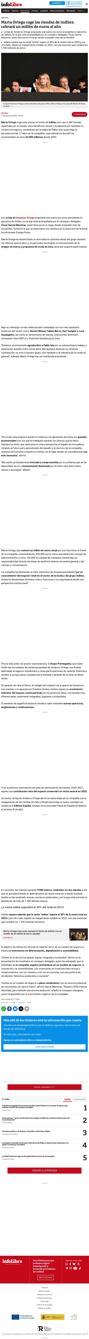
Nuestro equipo (44, 1291)
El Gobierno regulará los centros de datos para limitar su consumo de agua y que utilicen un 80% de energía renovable (35, 1106)
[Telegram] (66, 1268)
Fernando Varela (8, 1147)
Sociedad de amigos (44, 1298)
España (21, 1002)
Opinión (15, 11)
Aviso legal (44, 1301)
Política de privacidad (44, 1305)
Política (6, 11)
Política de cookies (44, 1308)
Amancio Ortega (25, 217)
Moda (29, 1002)
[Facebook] (70, 1264)
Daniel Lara (6, 1110)
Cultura (35, 11)
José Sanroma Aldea (9, 1134)
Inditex (4, 18)
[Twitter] (78, 1264)
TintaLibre (82, 11)
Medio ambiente (57, 11)
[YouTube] (75, 1268)
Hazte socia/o (45, 1277)
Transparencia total (73, 6)
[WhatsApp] (66, 1264)
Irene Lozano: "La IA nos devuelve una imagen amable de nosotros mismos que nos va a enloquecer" (36, 1119)
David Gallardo (7, 1123)
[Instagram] (70, 1268)
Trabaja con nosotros (44, 1294)
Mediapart (71, 11)
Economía (25, 11)
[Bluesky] (74, 1264)
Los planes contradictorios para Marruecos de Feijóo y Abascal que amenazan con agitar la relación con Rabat (35, 1144)
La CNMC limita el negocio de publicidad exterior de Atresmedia (28, 1156)
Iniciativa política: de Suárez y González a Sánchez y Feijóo (26, 1131)
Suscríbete (57, 3)
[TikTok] (80, 1268)
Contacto (44, 1288)
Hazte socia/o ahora (44, 1047)
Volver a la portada (44, 1170)
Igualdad (44, 11)
